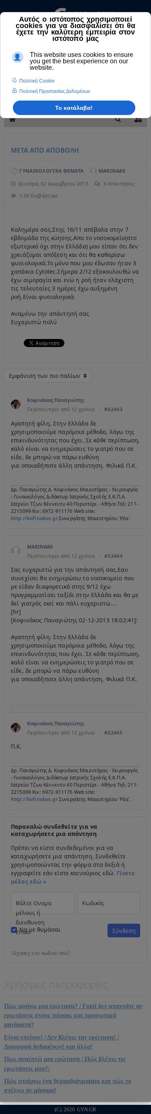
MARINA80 (40, 546)
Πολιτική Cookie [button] (37, 81)
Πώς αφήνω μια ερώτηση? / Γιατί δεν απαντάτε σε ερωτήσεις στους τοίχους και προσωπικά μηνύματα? (73, 1015)
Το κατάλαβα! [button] (74, 108)
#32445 (113, 733)
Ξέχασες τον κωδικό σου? (40, 953)
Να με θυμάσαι (39, 929)
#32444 (113, 556)
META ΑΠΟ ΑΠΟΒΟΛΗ (45, 150)
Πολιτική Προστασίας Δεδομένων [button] (54, 91)
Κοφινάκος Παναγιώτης (55, 400)
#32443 (113, 409)
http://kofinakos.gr (34, 518)
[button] (118, 119)
